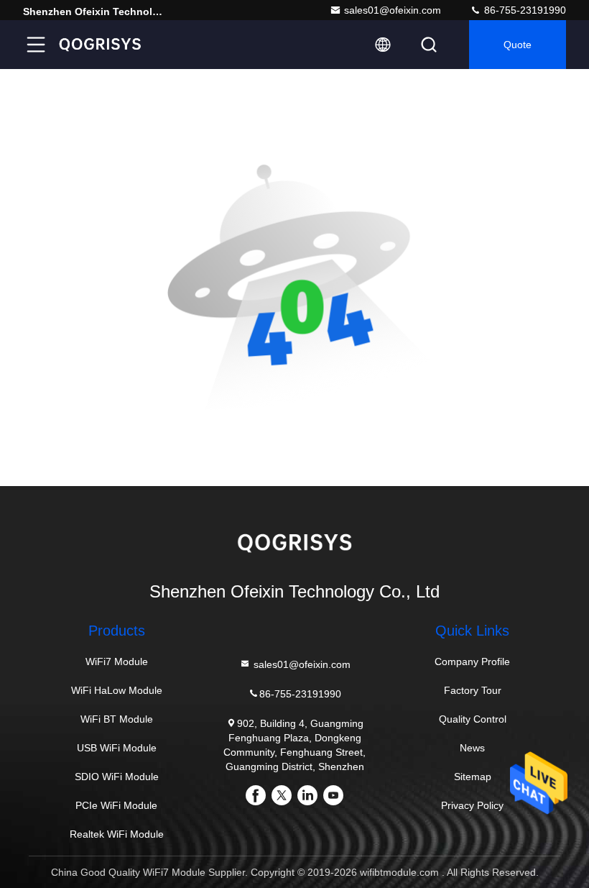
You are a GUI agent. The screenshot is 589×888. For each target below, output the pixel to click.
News (472, 748)
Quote (518, 44)
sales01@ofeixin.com (392, 10)
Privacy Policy (472, 805)
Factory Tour (472, 690)
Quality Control (472, 719)
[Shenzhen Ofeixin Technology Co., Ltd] (100, 44)
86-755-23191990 (523, 10)
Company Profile (472, 661)
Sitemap (472, 776)
